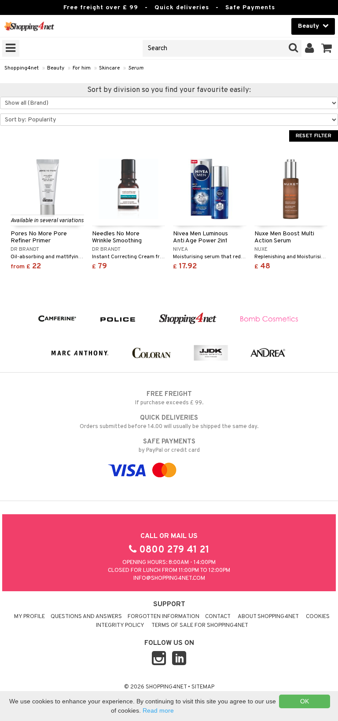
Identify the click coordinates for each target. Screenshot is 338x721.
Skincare (109, 68)
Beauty (55, 68)
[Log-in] (309, 48)
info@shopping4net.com (169, 578)
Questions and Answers (86, 616)
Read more (158, 710)
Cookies (318, 616)
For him (82, 68)
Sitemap (202, 687)
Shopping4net (21, 68)
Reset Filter (313, 135)
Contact (218, 616)
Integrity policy (120, 625)
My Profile (29, 616)
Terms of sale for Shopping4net (199, 625)
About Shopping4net (268, 616)
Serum (135, 68)
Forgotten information (163, 616)
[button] (327, 48)
